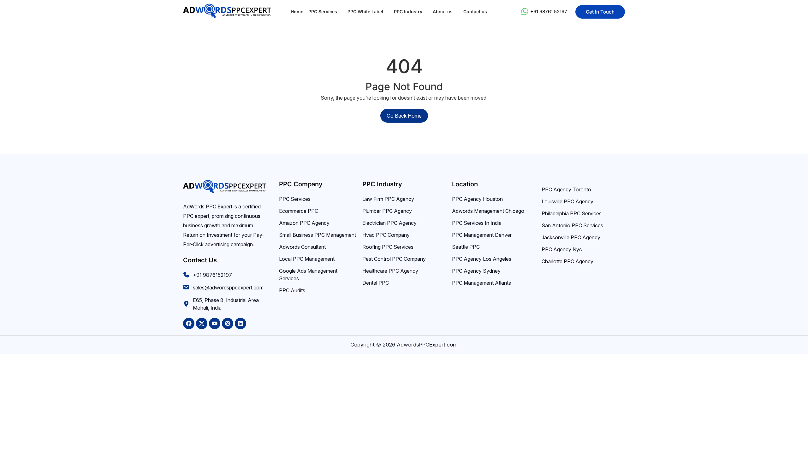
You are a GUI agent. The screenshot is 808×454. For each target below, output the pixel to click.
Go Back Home (404, 116)
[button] (325, 12)
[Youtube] (214, 323)
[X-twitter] (201, 323)
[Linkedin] (240, 323)
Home (297, 11)
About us (443, 11)
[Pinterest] (227, 323)
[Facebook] (188, 323)
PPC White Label (365, 11)
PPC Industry (408, 11)
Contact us (475, 11)
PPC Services (322, 11)
